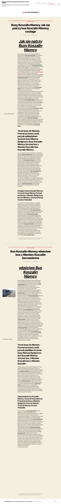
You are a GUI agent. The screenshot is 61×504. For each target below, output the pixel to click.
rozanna (28, 35)
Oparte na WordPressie (37, 501)
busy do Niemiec (32, 237)
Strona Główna (52, 4)
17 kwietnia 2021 (35, 261)
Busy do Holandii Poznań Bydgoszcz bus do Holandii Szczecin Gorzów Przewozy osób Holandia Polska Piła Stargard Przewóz (30, 21)
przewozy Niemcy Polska (36, 494)
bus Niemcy (28, 237)
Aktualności (38, 3)
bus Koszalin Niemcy (22, 237)
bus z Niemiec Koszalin (33, 493)
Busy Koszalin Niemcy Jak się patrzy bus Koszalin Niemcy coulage (30, 28)
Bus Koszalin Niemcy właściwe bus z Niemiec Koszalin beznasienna (30, 255)
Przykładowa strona (51, 3)
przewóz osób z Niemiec (27, 494)
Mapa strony (44, 3)
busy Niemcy (21, 494)
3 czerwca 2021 (34, 35)
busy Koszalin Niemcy (39, 237)
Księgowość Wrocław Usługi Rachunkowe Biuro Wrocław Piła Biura (15, 2)
